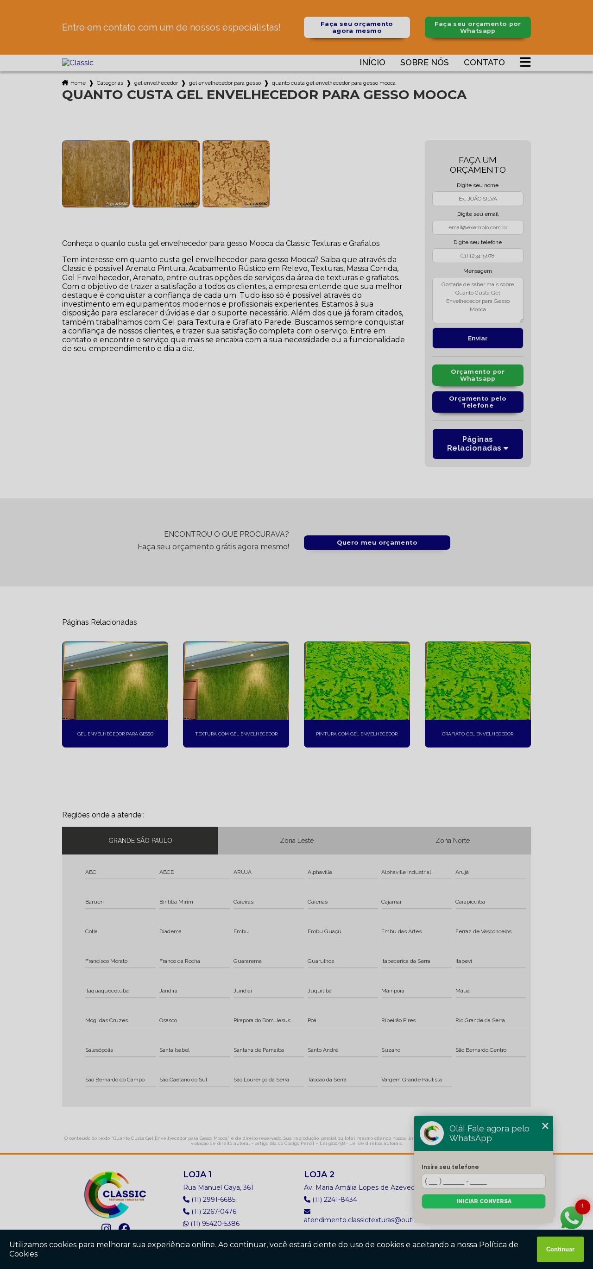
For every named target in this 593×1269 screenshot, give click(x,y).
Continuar (560, 1249)
